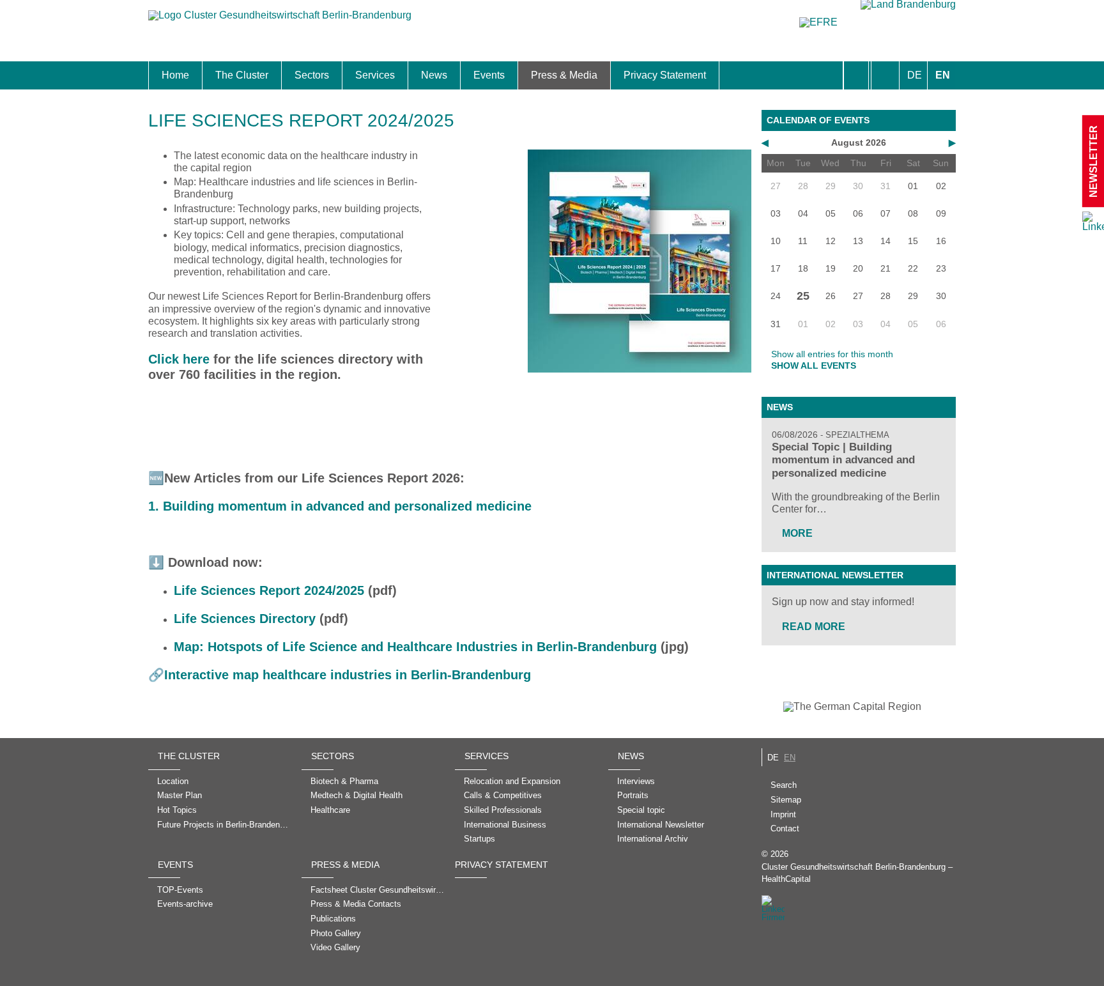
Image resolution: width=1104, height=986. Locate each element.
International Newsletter (835, 575)
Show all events (813, 365)
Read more (813, 626)
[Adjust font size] (885, 75)
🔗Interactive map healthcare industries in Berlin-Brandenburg (339, 675)
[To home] (279, 21)
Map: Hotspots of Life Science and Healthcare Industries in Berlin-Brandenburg (415, 647)
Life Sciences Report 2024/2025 (269, 590)
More (797, 533)
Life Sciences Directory (245, 619)
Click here (179, 359)
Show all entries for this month (832, 354)
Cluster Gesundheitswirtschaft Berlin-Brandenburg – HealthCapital (857, 873)
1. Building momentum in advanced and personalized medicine (340, 506)
